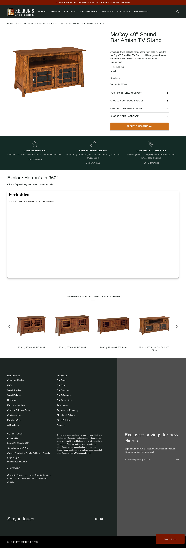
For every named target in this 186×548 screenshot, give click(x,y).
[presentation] (9, 326)
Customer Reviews (16, 380)
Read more (115, 78)
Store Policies (63, 420)
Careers (61, 425)
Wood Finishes (14, 395)
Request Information (139, 126)
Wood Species (14, 390)
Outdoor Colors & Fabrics (19, 410)
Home (10, 23)
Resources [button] (13, 376)
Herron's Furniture (21, 542)
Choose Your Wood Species (127, 101)
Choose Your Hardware (124, 116)
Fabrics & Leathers (16, 405)
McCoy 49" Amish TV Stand (31, 347)
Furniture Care (14, 420)
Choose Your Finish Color (126, 108)
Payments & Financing (67, 410)
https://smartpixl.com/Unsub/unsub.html (74, 453)
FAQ (9, 385)
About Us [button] (62, 376)
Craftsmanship (14, 415)
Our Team (61, 380)
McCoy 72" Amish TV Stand (113, 347)
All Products (13, 425)
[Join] (175, 459)
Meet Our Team (93, 163)
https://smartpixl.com (66, 447)
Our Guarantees (151, 163)
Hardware (12, 400)
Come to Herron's (170, 539)
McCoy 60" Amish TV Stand (72, 347)
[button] (42, 11)
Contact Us (12, 438)
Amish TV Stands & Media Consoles (37, 23)
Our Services (63, 390)
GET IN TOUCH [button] (15, 434)
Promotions (62, 405)
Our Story (61, 385)
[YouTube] (101, 519)
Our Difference (35, 159)
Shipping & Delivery (66, 415)
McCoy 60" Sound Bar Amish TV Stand (154, 348)
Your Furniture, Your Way (126, 93)
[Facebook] (96, 519)
